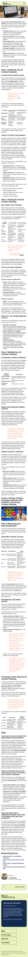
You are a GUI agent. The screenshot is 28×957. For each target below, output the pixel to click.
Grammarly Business (9, 292)
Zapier (14, 46)
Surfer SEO (6, 46)
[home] (7, 3)
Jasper (21, 44)
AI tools (3, 21)
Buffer (22, 255)
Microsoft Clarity (11, 584)
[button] (24, 3)
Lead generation (12, 115)
